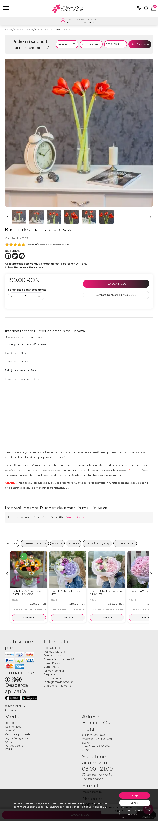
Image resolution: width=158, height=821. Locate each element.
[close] (6, 8)
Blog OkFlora (52, 647)
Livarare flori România (58, 685)
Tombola (10, 722)
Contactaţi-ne (52, 655)
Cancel (134, 802)
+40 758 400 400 (97, 775)
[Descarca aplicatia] (12, 698)
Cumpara (28, 617)
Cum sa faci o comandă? (59, 659)
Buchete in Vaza (23, 29)
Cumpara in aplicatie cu (116, 294)
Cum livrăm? (51, 666)
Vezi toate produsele (17, 734)
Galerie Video (13, 726)
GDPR (9, 749)
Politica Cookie (88, 806)
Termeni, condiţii (54, 670)
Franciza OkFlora (54, 651)
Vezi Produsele (140, 44)
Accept (134, 795)
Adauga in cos (116, 283)
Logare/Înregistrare (17, 738)
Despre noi (50, 674)
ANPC (8, 741)
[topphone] (139, 9)
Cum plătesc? (52, 663)
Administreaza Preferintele (135, 812)
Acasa (8, 29)
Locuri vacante (53, 678)
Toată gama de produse (58, 682)
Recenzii (10, 730)
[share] (8, 256)
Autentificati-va (76, 517)
